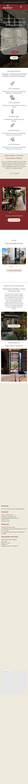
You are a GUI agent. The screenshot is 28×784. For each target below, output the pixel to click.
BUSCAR (15, 52)
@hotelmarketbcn (14, 343)
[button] (15, 31)
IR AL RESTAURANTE (14, 326)
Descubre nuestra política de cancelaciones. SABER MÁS (14, 2)
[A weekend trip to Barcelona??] (14, 361)
